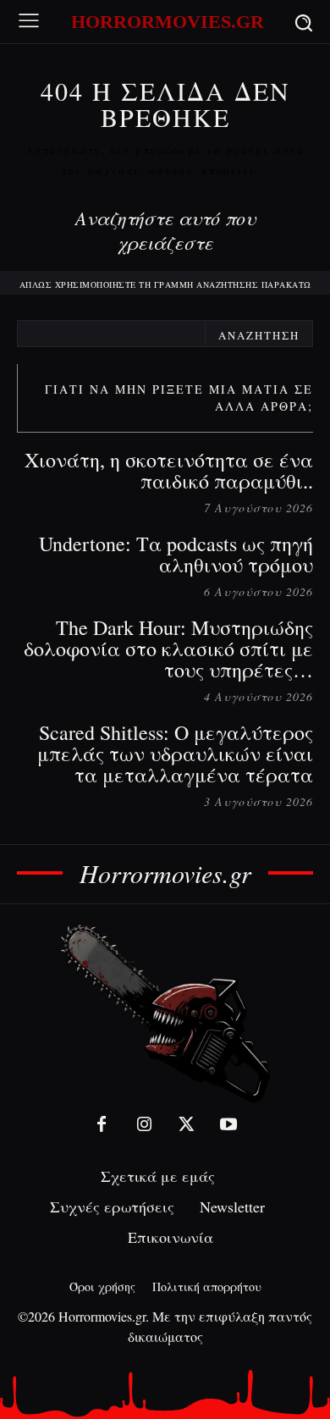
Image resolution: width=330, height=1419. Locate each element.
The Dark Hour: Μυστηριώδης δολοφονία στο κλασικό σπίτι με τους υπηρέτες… (168, 648)
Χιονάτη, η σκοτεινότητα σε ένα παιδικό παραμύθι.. (169, 470)
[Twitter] (186, 1124)
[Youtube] (228, 1124)
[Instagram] (144, 1124)
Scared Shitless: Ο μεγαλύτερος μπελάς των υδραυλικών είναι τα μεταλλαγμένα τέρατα (175, 753)
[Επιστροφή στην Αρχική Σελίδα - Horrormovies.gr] (165, 1012)
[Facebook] (101, 1124)
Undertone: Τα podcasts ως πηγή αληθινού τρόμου (176, 554)
